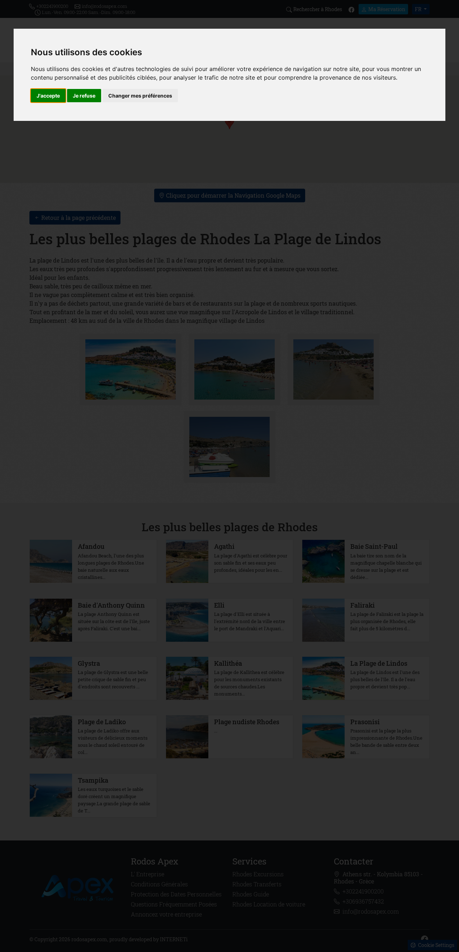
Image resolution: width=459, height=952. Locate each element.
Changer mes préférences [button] (140, 96)
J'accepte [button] (48, 96)
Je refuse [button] (84, 96)
